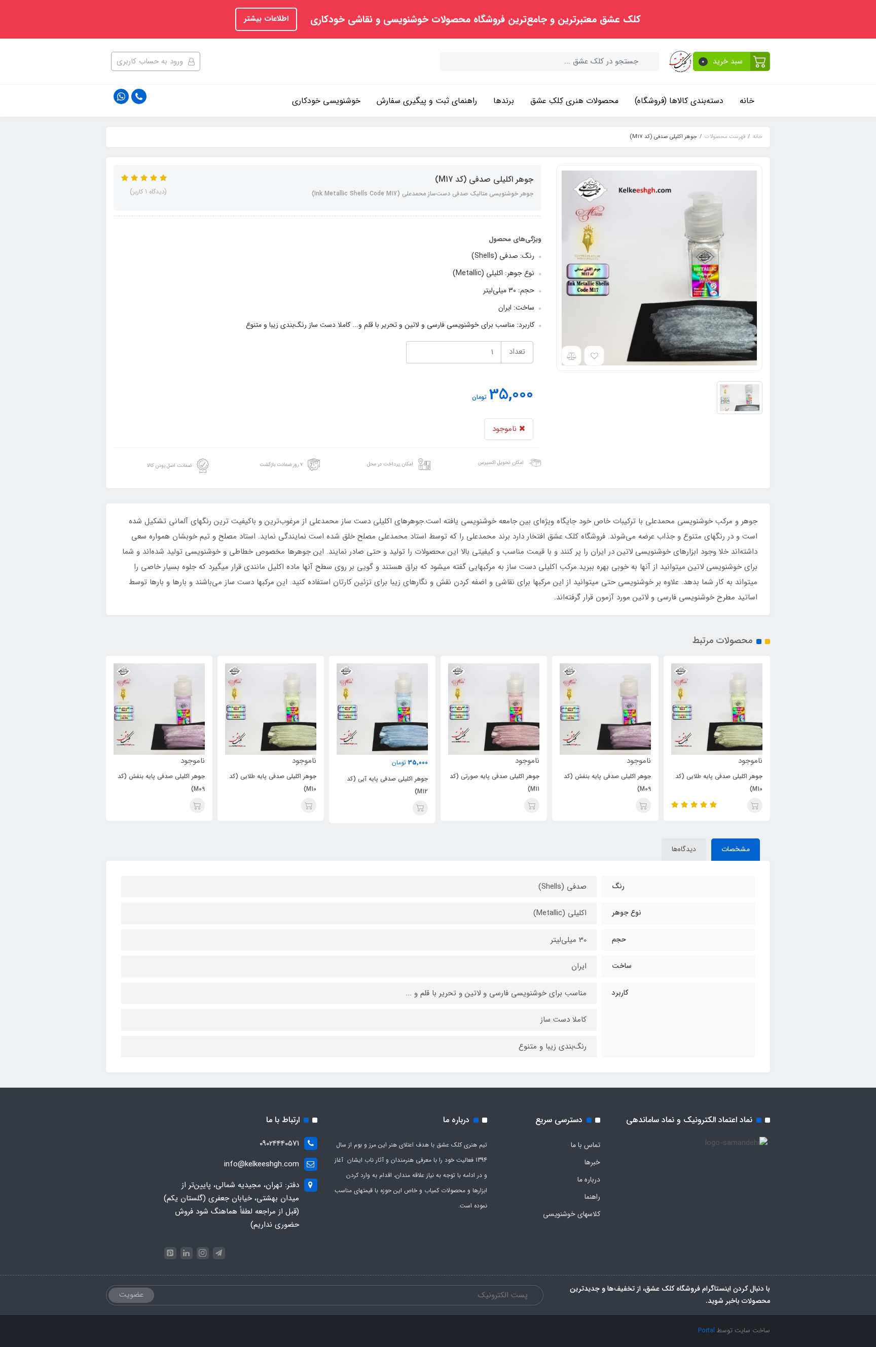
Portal (706, 1330)
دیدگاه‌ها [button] (684, 849)
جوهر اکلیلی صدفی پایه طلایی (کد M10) (718, 782)
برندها (503, 100)
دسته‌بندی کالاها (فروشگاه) (679, 100)
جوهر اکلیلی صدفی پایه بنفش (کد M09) (607, 782)
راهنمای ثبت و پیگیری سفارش (427, 100)
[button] (732, 61)
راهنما (592, 1196)
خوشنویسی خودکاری (326, 100)
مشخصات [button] (735, 849)
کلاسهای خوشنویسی (571, 1214)
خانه (747, 100)
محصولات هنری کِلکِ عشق (574, 100)
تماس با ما (585, 1145)
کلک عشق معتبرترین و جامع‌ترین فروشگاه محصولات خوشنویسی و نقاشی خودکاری (474, 19)
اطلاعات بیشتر (266, 19)
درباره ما (588, 1179)
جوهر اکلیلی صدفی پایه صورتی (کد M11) (494, 782)
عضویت (131, 1295)
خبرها (592, 1162)
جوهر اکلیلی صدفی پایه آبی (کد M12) (387, 785)
